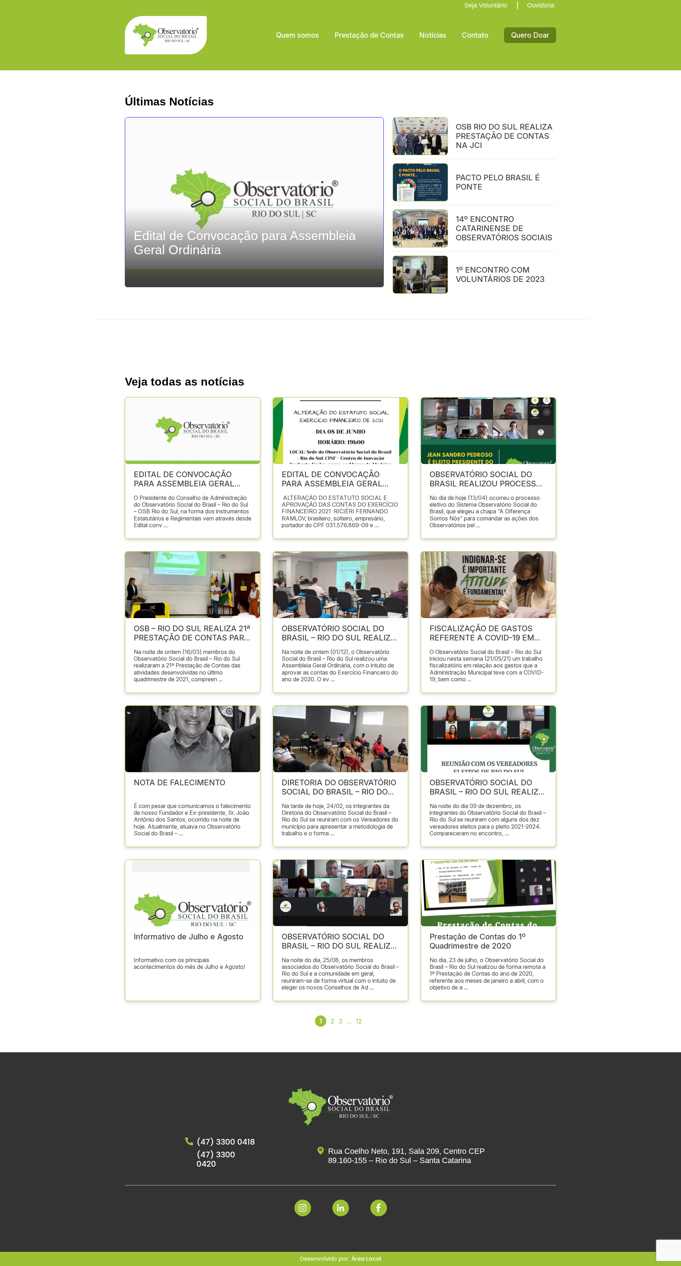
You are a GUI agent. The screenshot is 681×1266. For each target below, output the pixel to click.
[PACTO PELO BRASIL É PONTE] (420, 182)
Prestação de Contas (369, 35)
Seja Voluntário (485, 5)
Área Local (366, 1259)
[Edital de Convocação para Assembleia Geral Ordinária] (254, 284)
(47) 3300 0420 (215, 1159)
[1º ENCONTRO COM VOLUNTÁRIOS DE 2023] (420, 274)
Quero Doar (530, 35)
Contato (475, 35)
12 (359, 1021)
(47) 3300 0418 (225, 1142)
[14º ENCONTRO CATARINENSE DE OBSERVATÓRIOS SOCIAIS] (420, 228)
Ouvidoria (540, 5)
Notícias (432, 35)
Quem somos (297, 35)
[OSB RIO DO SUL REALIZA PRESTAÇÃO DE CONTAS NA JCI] (420, 135)
